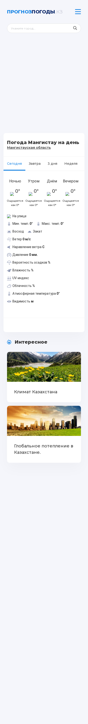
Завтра (35, 163)
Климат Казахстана (35, 391)
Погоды (35, 12)
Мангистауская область (29, 147)
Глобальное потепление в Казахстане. (43, 449)
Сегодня (14, 163)
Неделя (70, 163)
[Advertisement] (44, 86)
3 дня (52, 163)
